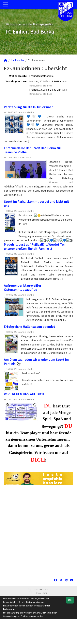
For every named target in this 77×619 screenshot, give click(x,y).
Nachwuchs (17, 60)
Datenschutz (10, 609)
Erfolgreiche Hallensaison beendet (29, 326)
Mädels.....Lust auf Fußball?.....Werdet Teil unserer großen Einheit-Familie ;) (35, 246)
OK (70, 600)
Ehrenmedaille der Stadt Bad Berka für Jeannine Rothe (32, 150)
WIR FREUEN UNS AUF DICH (24, 394)
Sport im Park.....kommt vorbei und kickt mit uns (36, 203)
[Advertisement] (38, 532)
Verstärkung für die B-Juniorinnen (28, 107)
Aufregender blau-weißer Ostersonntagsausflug (22, 287)
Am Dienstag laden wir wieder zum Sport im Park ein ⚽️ (36, 361)
